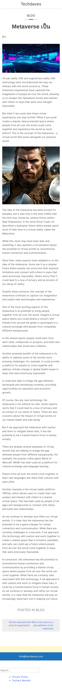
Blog (31, 15)
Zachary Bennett (21, 680)
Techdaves (31, 4)
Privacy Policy (20, 676)
